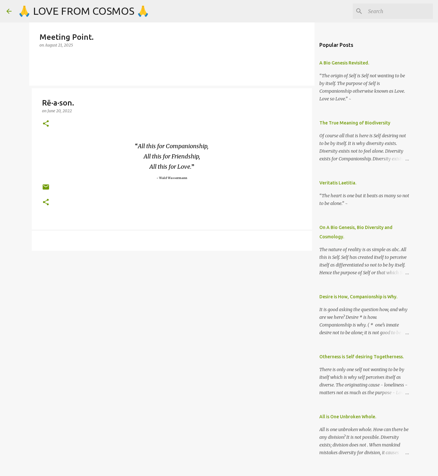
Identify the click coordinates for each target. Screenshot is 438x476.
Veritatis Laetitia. (337, 182)
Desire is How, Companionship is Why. (358, 296)
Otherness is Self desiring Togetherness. (361, 356)
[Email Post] (46, 189)
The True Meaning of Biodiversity (354, 122)
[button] (46, 124)
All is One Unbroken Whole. (347, 416)
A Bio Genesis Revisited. (344, 62)
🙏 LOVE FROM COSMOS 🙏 (83, 11)
